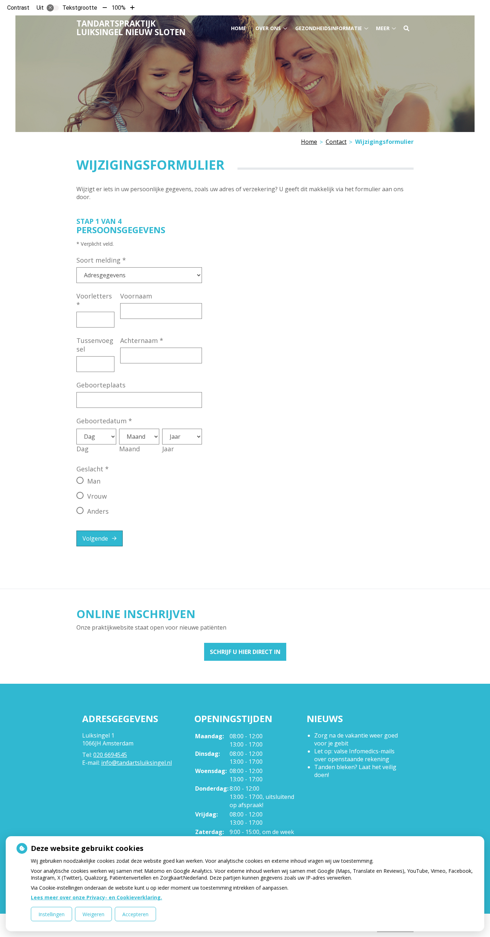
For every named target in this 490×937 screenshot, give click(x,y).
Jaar (168, 448)
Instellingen (51, 914)
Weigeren (93, 914)
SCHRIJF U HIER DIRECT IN (245, 652)
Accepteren (135, 914)
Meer (383, 28)
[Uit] (53, 7)
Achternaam (141, 340)
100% (119, 7)
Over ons (268, 28)
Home (238, 28)
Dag (82, 448)
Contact (336, 142)
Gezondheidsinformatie (328, 28)
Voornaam (136, 296)
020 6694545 (110, 755)
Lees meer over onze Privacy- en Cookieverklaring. (96, 897)
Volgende (95, 538)
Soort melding (101, 260)
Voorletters (94, 300)
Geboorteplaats (101, 385)
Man (93, 481)
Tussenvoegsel (94, 344)
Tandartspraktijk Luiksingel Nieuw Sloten (130, 28)
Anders (98, 511)
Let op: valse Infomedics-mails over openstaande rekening (354, 755)
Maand (129, 448)
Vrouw (97, 496)
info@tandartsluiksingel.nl (136, 763)
